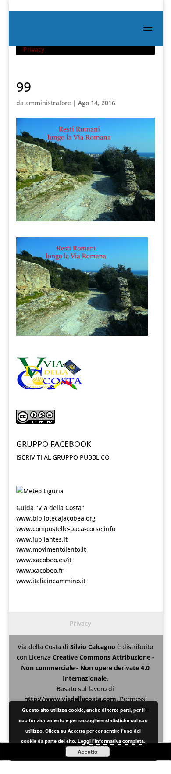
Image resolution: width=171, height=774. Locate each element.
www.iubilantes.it (42, 539)
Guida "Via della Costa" (50, 507)
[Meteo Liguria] (40, 491)
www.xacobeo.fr (40, 570)
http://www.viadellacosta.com (70, 699)
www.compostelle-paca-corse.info (65, 528)
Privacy (33, 49)
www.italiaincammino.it (51, 581)
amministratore (48, 103)
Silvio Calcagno (93, 646)
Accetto (87, 752)
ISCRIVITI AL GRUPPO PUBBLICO (63, 457)
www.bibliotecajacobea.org (56, 518)
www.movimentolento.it (51, 549)
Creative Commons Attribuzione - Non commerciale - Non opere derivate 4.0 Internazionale (87, 667)
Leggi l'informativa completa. (111, 741)
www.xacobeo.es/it (43, 560)
